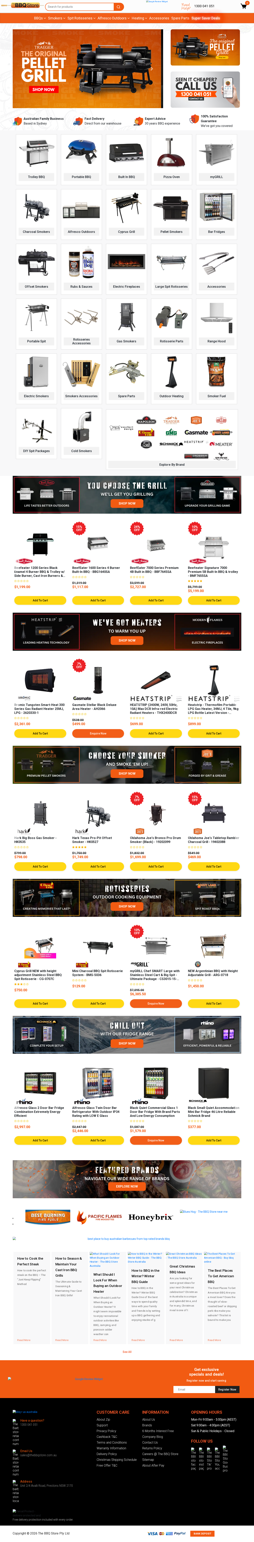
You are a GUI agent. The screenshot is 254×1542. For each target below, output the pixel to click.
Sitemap (148, 1460)
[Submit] (119, 7)
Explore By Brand (172, 465)
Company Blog (152, 1437)
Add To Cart (40, 733)
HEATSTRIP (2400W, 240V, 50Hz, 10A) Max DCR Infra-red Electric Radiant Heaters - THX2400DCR (154, 709)
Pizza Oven (172, 177)
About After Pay (153, 1465)
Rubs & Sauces (81, 287)
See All (127, 1351)
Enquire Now (98, 733)
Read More (23, 1339)
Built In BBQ (126, 177)
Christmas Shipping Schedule (117, 1460)
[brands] (127, 1179)
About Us (148, 1419)
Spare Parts (180, 18)
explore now (127, 1186)
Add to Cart (40, 600)
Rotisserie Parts (171, 341)
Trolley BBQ (36, 177)
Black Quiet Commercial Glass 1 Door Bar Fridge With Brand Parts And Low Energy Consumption (155, 1112)
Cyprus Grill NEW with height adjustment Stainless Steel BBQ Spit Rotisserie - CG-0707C (38, 975)
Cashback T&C (107, 1437)
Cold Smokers (81, 451)
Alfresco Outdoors (81, 232)
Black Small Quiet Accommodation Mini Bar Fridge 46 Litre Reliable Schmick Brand (213, 1112)
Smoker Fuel (217, 396)
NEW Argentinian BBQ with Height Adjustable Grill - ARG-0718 (213, 973)
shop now (127, 503)
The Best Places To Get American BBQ (221, 1276)
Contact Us (150, 1442)
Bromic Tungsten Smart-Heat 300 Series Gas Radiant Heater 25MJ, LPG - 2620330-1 (39, 709)
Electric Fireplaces (126, 287)
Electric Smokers (36, 396)
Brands (147, 1425)
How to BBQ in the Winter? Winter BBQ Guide (145, 1276)
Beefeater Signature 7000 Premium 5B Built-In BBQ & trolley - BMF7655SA (213, 572)
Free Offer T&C (107, 1465)
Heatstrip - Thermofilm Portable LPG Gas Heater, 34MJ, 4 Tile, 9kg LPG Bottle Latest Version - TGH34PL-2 (213, 711)
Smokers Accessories (81, 396)
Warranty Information (111, 1448)
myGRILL (216, 177)
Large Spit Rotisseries (171, 287)
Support (102, 1425)
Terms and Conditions (112, 1442)
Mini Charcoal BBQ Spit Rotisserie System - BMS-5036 (97, 973)
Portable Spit (36, 341)
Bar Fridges (216, 232)
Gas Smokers (126, 341)
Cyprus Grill (126, 232)
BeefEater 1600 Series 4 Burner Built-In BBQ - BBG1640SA (96, 570)
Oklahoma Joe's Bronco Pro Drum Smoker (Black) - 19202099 (155, 840)
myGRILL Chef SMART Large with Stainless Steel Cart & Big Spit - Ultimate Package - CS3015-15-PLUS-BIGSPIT (155, 977)
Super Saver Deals (205, 18)
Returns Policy (152, 1448)
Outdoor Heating (172, 396)
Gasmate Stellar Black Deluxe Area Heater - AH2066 (94, 707)
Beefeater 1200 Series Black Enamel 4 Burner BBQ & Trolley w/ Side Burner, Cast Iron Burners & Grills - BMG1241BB (39, 574)
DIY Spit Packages (36, 451)
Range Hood (217, 341)
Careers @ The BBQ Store (160, 1454)
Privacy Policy (106, 1431)
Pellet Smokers (172, 232)
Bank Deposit (202, 1533)
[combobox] (84, 7)
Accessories (159, 18)
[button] (24, 68)
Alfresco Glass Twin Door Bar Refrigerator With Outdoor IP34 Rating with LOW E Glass (95, 1112)
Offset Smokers (36, 287)
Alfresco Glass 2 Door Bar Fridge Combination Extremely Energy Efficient (39, 1112)
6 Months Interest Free (158, 1431)
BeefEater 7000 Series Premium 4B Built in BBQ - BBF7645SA (154, 570)
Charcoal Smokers (36, 232)
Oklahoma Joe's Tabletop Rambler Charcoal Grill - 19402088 (213, 840)
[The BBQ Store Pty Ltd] (21, 5)
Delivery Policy (107, 1454)
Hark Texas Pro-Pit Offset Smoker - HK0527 (92, 840)
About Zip (103, 1419)
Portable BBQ (81, 177)
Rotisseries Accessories (81, 341)
